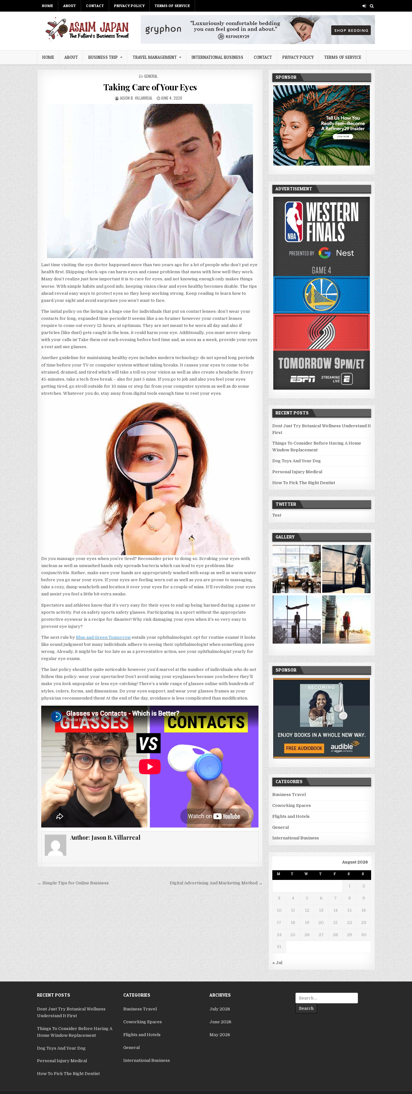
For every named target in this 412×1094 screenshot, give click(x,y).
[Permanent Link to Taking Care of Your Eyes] (149, 181)
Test (276, 515)
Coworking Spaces (291, 805)
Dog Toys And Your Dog (296, 460)
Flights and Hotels (291, 816)
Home (47, 5)
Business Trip (103, 57)
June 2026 (220, 1021)
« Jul (277, 962)
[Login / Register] (364, 6)
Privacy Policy (129, 5)
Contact (95, 5)
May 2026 (220, 1034)
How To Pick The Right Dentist (303, 482)
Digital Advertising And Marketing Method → (216, 883)
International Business (217, 57)
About (69, 5)
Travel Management (155, 57)
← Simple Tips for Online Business (73, 883)
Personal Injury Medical (297, 471)
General (151, 76)
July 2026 (220, 1009)
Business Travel (289, 794)
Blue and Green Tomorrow (103, 637)
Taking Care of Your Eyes (150, 87)
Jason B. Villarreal (136, 98)
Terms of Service (172, 5)
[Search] (372, 6)
